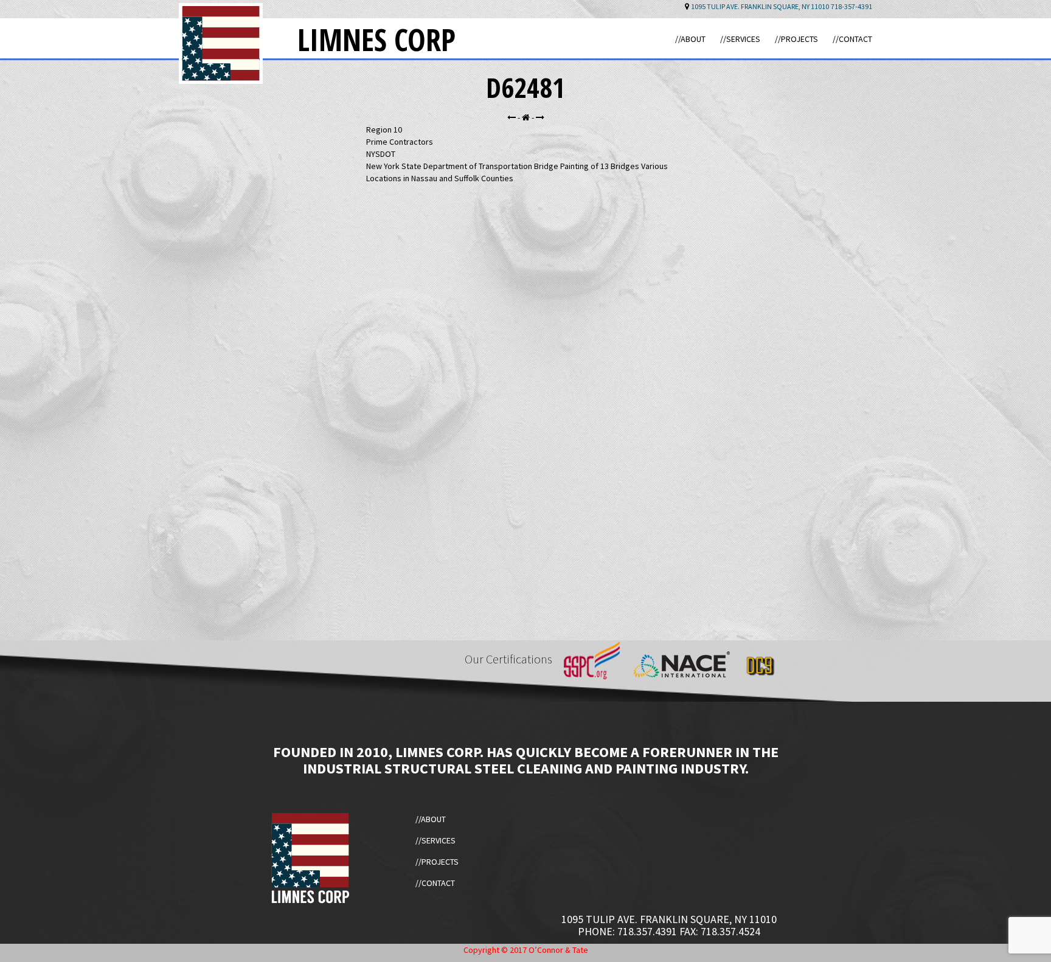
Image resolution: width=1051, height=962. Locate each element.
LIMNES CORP (376, 39)
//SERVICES (740, 38)
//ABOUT (690, 38)
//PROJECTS (796, 38)
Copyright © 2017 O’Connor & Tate (525, 949)
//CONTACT (852, 38)
